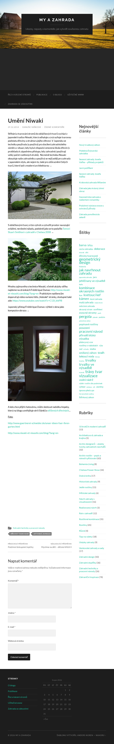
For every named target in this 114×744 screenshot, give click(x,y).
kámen (84, 298)
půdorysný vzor (86, 342)
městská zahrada (87, 306)
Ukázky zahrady (86, 542)
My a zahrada (57, 20)
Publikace (42, 95)
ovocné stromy (88, 312)
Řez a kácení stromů (19, 95)
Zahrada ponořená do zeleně (89, 215)
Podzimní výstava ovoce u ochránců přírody (91, 207)
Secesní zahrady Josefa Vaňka (90, 175)
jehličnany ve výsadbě (92, 280)
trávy (89, 371)
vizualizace (88, 375)
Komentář (13, 580)
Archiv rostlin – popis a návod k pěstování (90, 457)
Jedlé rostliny (85, 487)
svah (101, 352)
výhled (82, 387)
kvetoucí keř (92, 295)
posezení (84, 327)
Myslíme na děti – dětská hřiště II (56, 545)
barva (82, 245)
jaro (95, 277)
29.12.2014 (13, 127)
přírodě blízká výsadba (87, 337)
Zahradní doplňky (87, 562)
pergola (85, 316)
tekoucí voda (86, 356)
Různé (82, 530)
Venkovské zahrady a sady (91, 548)
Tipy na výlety (85, 536)
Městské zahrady (87, 493)
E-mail (11, 626)
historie (82, 266)
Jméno (12, 612)
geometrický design (89, 261)
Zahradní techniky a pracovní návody (29, 528)
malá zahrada (86, 302)
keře (81, 284)
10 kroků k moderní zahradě (92, 426)
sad (80, 349)
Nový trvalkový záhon (89, 144)
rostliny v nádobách (88, 345)
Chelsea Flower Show (89, 470)
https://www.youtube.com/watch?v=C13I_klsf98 (37, 300)
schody (86, 349)
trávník (81, 372)
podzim (102, 317)
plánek (95, 317)
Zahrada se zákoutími (20, 104)
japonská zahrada (42, 534)
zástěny (99, 387)
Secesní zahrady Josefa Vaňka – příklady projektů (91, 160)
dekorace (99, 248)
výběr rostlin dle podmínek (90, 383)
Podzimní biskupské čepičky (21, 545)
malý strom (99, 303)
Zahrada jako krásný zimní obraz (91, 189)
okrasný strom (85, 309)
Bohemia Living (86, 464)
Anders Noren (85, 735)
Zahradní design (87, 556)
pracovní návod (91, 331)
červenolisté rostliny (86, 394)
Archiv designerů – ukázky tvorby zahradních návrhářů (92, 445)
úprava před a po (86, 390)
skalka (93, 349)
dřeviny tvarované (19, 534)
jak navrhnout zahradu (90, 271)
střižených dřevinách (58, 410)
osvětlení (97, 309)
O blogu (57, 95)
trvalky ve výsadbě (86, 366)
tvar (98, 371)
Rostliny (83, 525)
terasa (97, 357)
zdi (94, 387)
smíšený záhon (88, 352)
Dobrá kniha (85, 475)
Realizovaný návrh (88, 507)
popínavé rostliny (88, 324)
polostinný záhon (85, 321)
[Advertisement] (57, 69)
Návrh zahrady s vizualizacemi (87, 500)
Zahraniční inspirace (89, 577)
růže (101, 345)
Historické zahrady (88, 481)
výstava (89, 387)
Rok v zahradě (86, 513)
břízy (90, 245)
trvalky (90, 360)
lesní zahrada (96, 299)
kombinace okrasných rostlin (91, 289)
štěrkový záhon (86, 397)
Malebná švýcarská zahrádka (88, 152)
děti (86, 252)
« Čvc (46, 719)
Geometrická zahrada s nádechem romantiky (90, 198)
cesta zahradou (86, 249)
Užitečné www (75, 95)
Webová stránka (16, 640)
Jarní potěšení (86, 168)
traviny (81, 361)
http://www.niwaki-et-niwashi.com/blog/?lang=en (33, 433)
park (99, 313)
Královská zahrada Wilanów (92, 182)
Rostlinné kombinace (89, 519)
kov (80, 295)
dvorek (81, 252)
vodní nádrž (86, 379)
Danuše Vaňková (31, 127)
